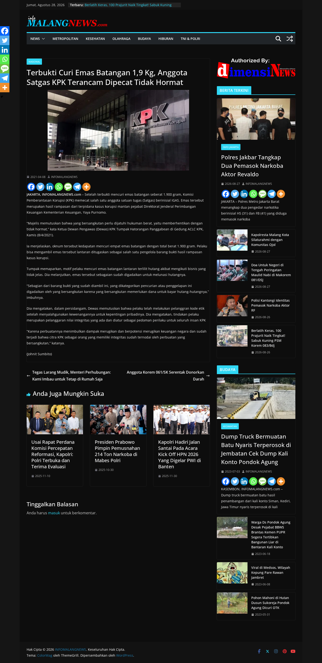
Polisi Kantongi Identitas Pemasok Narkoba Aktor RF (270, 305)
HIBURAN (165, 38)
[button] (42, 38)
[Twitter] (40, 187)
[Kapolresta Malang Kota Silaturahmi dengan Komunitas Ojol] (232, 243)
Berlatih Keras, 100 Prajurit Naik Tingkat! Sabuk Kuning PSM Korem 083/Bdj (268, 338)
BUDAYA (144, 38)
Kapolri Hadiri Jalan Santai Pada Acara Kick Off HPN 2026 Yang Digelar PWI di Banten (179, 454)
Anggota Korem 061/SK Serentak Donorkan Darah (165, 376)
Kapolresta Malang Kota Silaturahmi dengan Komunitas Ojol (270, 239)
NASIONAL (34, 61)
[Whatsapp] (59, 187)
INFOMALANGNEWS (64, 177)
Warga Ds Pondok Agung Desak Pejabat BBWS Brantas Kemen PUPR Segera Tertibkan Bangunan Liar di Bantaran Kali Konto (270, 534)
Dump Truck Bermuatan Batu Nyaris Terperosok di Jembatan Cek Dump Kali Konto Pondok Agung (256, 449)
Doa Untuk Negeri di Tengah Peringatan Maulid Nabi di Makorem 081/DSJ (271, 272)
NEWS (35, 38)
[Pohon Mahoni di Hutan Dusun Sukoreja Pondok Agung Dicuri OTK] (232, 606)
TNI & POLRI (190, 38)
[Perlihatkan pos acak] (289, 38)
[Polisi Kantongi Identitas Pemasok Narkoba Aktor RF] (232, 309)
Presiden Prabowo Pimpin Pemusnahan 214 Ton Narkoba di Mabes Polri (117, 451)
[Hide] (2, 97)
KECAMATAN (230, 426)
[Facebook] (31, 187)
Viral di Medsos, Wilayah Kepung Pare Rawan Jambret (270, 572)
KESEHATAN (95, 38)
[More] (86, 187)
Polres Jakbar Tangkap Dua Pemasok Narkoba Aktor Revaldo (252, 165)
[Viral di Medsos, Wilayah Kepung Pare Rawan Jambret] (232, 576)
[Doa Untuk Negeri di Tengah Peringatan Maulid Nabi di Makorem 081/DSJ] (232, 276)
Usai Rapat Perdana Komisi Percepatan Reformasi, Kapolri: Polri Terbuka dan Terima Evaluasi (52, 454)
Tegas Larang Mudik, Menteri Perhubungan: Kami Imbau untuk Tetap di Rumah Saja (71, 376)
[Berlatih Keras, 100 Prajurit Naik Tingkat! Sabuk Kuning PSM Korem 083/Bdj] (232, 341)
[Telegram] (77, 187)
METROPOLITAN (65, 38)
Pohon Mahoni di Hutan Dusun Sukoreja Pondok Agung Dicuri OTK (270, 602)
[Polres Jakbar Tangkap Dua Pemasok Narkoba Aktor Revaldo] (256, 119)
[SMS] (68, 187)
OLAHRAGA (121, 38)
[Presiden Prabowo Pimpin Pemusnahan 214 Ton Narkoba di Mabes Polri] (118, 408)
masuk (54, 512)
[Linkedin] (49, 187)
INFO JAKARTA (231, 147)
